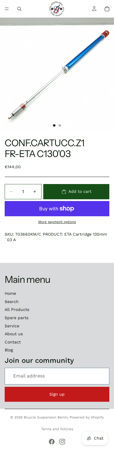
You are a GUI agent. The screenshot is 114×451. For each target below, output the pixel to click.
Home (10, 293)
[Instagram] (62, 441)
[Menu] (6, 9)
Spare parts (16, 317)
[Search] (19, 8)
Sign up (57, 394)
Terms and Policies (57, 429)
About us (14, 333)
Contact (13, 342)
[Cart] (107, 8)
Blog (9, 350)
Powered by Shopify (87, 417)
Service (12, 326)
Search (12, 301)
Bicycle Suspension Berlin (46, 417)
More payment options (57, 222)
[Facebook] (51, 441)
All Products (17, 309)
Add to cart (79, 191)
